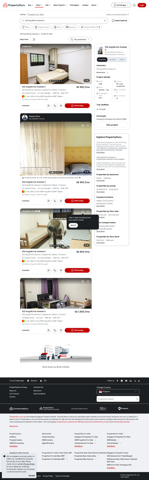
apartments (72, 422)
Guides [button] (85, 5)
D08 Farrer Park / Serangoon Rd (119, 465)
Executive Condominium (106, 150)
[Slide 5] (58, 245)
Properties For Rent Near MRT (53, 459)
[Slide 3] (55, 172)
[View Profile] (26, 46)
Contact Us (38, 387)
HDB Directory (47, 440)
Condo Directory (48, 437)
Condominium (112, 148)
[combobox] (64, 20)
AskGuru (13, 437)
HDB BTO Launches (17, 443)
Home (22, 14)
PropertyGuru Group (18, 387)
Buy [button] (29, 5)
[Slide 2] (53, 172)
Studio (99, 178)
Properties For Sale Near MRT (53, 456)
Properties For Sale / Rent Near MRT (57, 453)
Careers (12, 397)
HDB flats (81, 422)
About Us (13, 391)
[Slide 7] (62, 172)
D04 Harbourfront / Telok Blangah (119, 456)
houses (107, 422)
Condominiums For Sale (83, 443)
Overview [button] (102, 59)
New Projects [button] (59, 5)
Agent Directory (48, 443)
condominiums (61, 422)
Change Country (104, 387)
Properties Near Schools (83, 459)
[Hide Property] (83, 47)
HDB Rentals (111, 440)
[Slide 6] (60, 245)
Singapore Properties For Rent (118, 437)
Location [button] (112, 59)
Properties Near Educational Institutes (90, 453)
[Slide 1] (50, 172)
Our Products (14, 394)
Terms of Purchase (62, 476)
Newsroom (38, 391)
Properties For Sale (82, 434)
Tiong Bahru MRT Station (106, 226)
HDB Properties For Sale (83, 440)
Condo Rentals (112, 443)
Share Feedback (39, 394)
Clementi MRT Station (104, 229)
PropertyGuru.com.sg (17, 417)
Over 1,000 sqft (113, 215)
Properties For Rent (115, 434)
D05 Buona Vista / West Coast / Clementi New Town (122, 460)
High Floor (100, 240)
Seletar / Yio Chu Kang (105, 201)
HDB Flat (103, 148)
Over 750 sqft (101, 215)
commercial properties (121, 422)
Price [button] (122, 59)
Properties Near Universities (85, 456)
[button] (103, 72)
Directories (46, 434)
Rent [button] (38, 5)
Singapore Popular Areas (117, 453)
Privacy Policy (29, 464)
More (94, 5)
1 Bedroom (107, 178)
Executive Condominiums (94, 422)
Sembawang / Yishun (105, 203)
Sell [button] (46, 5)
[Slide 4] (57, 172)
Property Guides (16, 440)
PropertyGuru (15, 434)
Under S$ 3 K (113, 189)
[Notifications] (134, 5)
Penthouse (109, 240)
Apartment (123, 148)
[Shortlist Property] (88, 47)
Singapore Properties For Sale (86, 437)
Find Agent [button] (74, 5)
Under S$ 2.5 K (102, 189)
